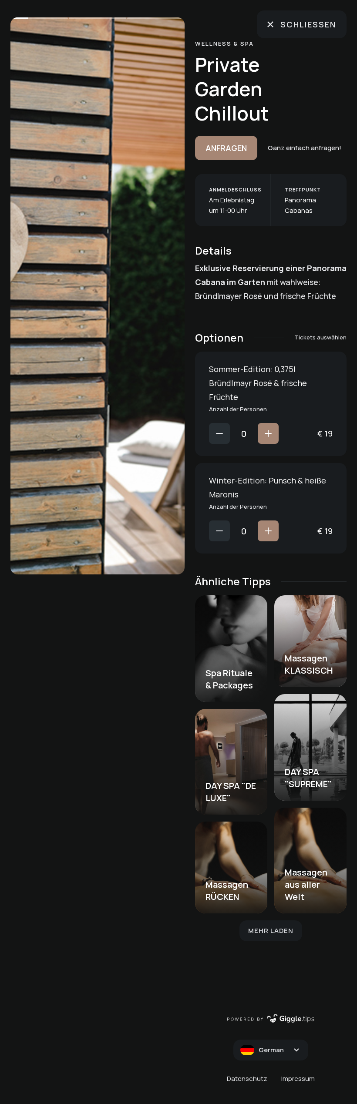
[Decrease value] (219, 433)
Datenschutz (247, 1078)
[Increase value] (268, 433)
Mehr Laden (270, 930)
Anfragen (226, 148)
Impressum (298, 1078)
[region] (97, 295)
